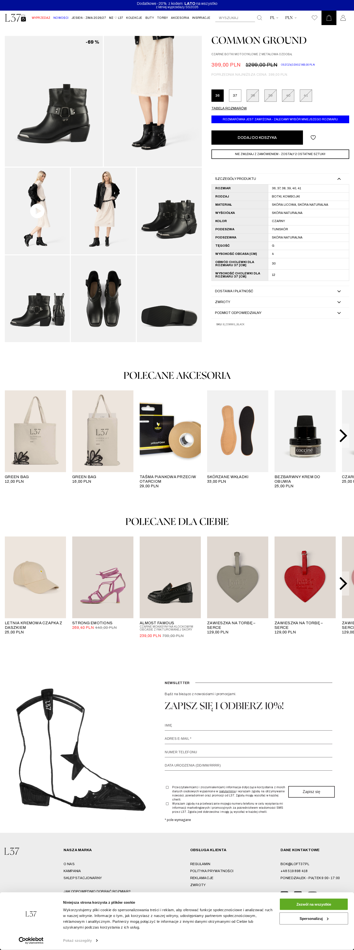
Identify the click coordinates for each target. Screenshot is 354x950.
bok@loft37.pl (295, 864)
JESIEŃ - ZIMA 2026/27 (89, 18)
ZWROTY (198, 885)
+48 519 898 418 (294, 871)
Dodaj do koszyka (257, 138)
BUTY (149, 18)
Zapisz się (311, 792)
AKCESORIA (180, 18)
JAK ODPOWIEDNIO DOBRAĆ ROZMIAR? (97, 891)
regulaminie (227, 791)
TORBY (162, 18)
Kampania (72, 871)
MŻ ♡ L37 (116, 18)
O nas (69, 864)
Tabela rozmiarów (229, 108)
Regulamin (200, 864)
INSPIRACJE (201, 18)
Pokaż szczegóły (77, 940)
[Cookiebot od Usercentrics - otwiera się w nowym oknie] (31, 940)
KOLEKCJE (134, 18)
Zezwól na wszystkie (313, 904)
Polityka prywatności (212, 871)
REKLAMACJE (202, 878)
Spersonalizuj (311, 918)
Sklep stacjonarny (83, 878)
